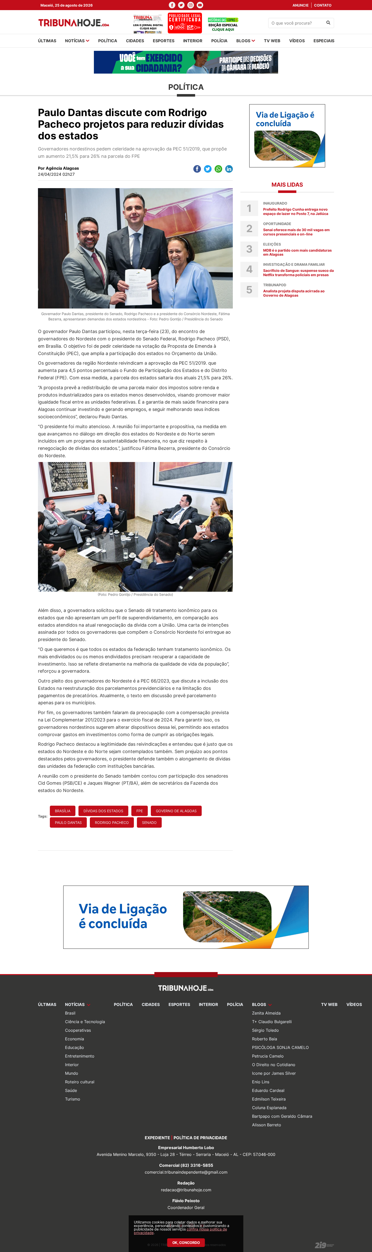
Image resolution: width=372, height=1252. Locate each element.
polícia (219, 40)
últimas (47, 40)
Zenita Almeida (266, 1013)
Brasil (70, 1013)
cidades (135, 40)
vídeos (297, 40)
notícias (75, 40)
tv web (272, 40)
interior (192, 40)
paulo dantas (68, 822)
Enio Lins (260, 1081)
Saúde (71, 1090)
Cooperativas (78, 1030)
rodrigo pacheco (112, 822)
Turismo (72, 1099)
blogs (243, 40)
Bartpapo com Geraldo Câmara (282, 1116)
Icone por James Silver (274, 1073)
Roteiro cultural (79, 1081)
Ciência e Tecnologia (85, 1021)
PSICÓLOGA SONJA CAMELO (280, 1047)
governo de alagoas (176, 811)
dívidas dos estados (103, 811)
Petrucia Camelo (268, 1056)
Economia (74, 1038)
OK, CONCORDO (186, 1242)
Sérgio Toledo (265, 1030)
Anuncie (301, 5)
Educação (74, 1047)
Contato (323, 5)
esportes (163, 40)
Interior (72, 1064)
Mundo (71, 1073)
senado (149, 822)
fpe (139, 811)
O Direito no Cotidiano (273, 1064)
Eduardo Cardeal (268, 1090)
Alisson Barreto (266, 1124)
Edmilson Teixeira (269, 1099)
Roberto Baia (264, 1038)
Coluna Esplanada (269, 1107)
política (107, 40)
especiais (324, 40)
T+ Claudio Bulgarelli (272, 1021)
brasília (62, 811)
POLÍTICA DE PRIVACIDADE (200, 1137)
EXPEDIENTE (157, 1137)
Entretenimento (79, 1056)
